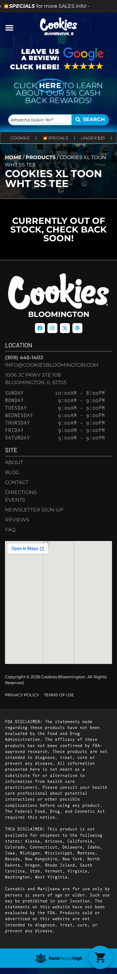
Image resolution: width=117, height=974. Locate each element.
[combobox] (39, 119)
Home (13, 157)
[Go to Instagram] (52, 328)
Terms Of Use (59, 695)
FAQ (10, 530)
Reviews (17, 520)
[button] (9, 27)
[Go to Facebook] (40, 328)
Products (41, 157)
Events (15, 500)
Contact (16, 482)
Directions (21, 492)
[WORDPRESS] (77, 328)
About (14, 462)
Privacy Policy (22, 695)
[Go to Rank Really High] (58, 958)
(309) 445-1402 (24, 357)
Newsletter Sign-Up (34, 510)
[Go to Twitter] (65, 328)
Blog (12, 472)
